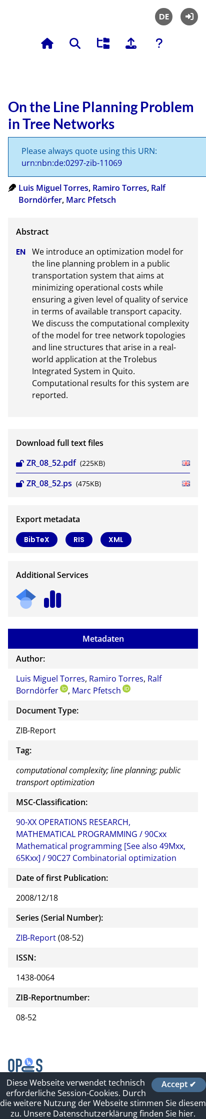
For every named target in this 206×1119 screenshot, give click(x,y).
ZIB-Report (36, 937)
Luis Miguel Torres (53, 187)
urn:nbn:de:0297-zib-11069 (72, 162)
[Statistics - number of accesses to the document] (53, 595)
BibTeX (37, 540)
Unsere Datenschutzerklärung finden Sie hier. (110, 1113)
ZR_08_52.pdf (51, 462)
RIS (79, 540)
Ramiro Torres (119, 187)
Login (189, 16)
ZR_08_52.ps (49, 483)
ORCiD (64, 689)
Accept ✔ (179, 1084)
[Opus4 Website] (25, 1069)
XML (116, 540)
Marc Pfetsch (91, 199)
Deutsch (163, 16)
